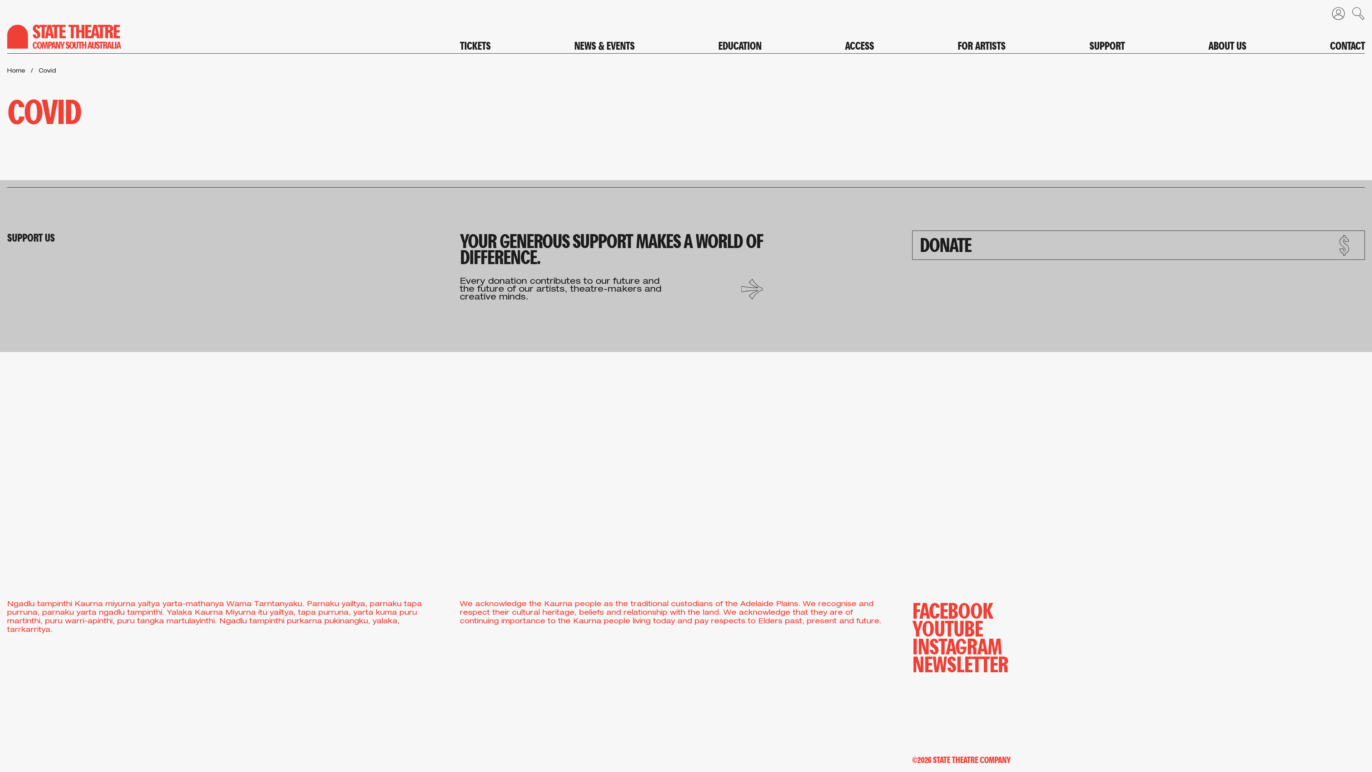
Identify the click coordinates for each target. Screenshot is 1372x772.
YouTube (947, 627)
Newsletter (960, 663)
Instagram (957, 645)
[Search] (1355, 15)
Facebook (952, 609)
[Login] (1335, 15)
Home (16, 71)
